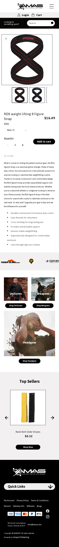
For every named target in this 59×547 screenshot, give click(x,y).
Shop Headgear (30, 361)
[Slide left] (6, 94)
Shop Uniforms (15, 306)
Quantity (9, 138)
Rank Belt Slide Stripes (28, 432)
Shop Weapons (43, 306)
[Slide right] (52, 94)
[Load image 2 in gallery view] (37, 95)
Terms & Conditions (40, 500)
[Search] (52, 23)
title (6, 124)
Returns (7, 506)
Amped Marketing (21, 537)
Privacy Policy (23, 500)
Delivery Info (18, 506)
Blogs (39, 506)
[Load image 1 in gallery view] (19, 95)
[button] (51, 6)
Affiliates (31, 506)
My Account (9, 500)
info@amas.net (35, 525)
